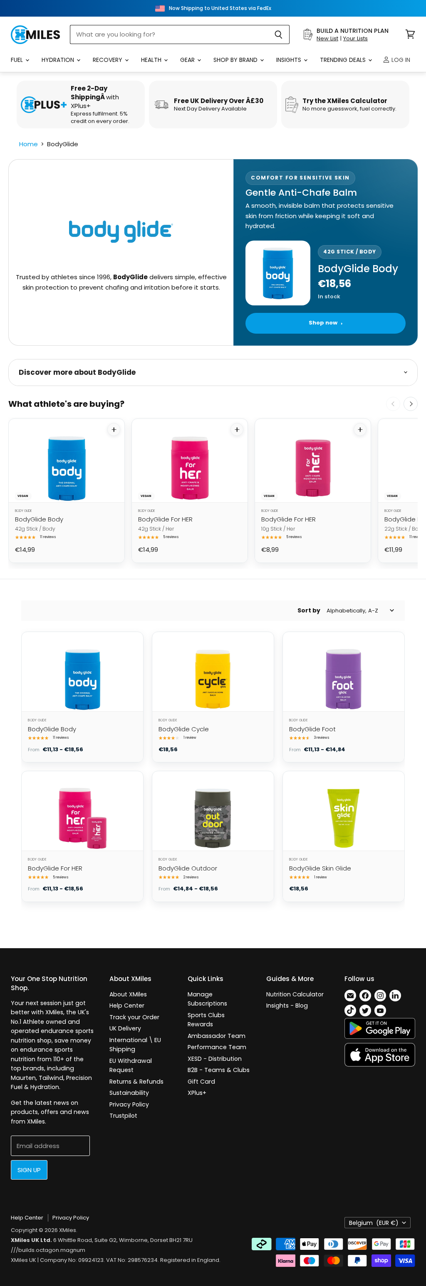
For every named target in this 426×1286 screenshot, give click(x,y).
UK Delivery (125, 1028)
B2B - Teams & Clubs (219, 1070)
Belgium (374, 1223)
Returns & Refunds (136, 1081)
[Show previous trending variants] (393, 404)
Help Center (126, 1005)
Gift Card (201, 1081)
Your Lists (355, 38)
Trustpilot (123, 1115)
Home (28, 144)
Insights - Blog (287, 1005)
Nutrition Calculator (295, 994)
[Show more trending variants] (411, 404)
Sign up (29, 1170)
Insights (289, 60)
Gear (188, 60)
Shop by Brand (236, 60)
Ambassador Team (216, 1036)
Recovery (108, 60)
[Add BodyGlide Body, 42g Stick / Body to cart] (113, 429)
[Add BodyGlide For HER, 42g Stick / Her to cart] (236, 429)
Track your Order (134, 1017)
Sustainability (129, 1093)
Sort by (308, 611)
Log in (400, 60)
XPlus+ (197, 1093)
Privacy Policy (129, 1104)
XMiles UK (23, 1260)
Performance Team (217, 1047)
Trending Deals (343, 60)
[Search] (278, 34)
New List (327, 38)
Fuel (18, 60)
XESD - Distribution (215, 1059)
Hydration (59, 60)
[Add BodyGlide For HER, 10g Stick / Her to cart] (360, 429)
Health (152, 60)
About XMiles (128, 994)
